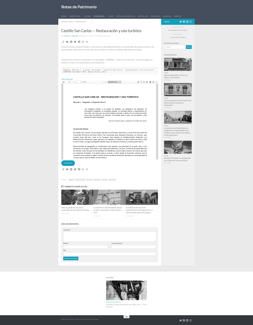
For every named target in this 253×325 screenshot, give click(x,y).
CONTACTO (177, 16)
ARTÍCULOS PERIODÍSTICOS (125, 16)
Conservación (96, 179)
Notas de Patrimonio (79, 6)
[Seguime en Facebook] (184, 21)
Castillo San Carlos (80, 179)
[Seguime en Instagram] (190, 21)
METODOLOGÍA (143, 16)
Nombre (66, 243)
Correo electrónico (117, 243)
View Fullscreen (67, 79)
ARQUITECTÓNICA (67, 22)
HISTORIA (87, 16)
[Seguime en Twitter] (180, 21)
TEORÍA (110, 16)
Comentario (67, 230)
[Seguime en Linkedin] (187, 21)
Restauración (112, 179)
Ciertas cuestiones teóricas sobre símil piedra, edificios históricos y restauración (177, 103)
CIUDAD (63, 16)
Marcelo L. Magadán (71, 36)
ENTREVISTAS (155, 16)
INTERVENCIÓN (99, 16)
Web (64, 250)
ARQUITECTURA (74, 16)
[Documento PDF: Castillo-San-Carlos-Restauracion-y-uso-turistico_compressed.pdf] (109, 119)
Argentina (71, 179)
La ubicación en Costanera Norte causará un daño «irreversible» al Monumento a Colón (107, 210)
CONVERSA (68, 163)
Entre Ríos (104, 179)
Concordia (89, 179)
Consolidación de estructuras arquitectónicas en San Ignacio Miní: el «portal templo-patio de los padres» (139, 210)
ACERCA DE (167, 16)
